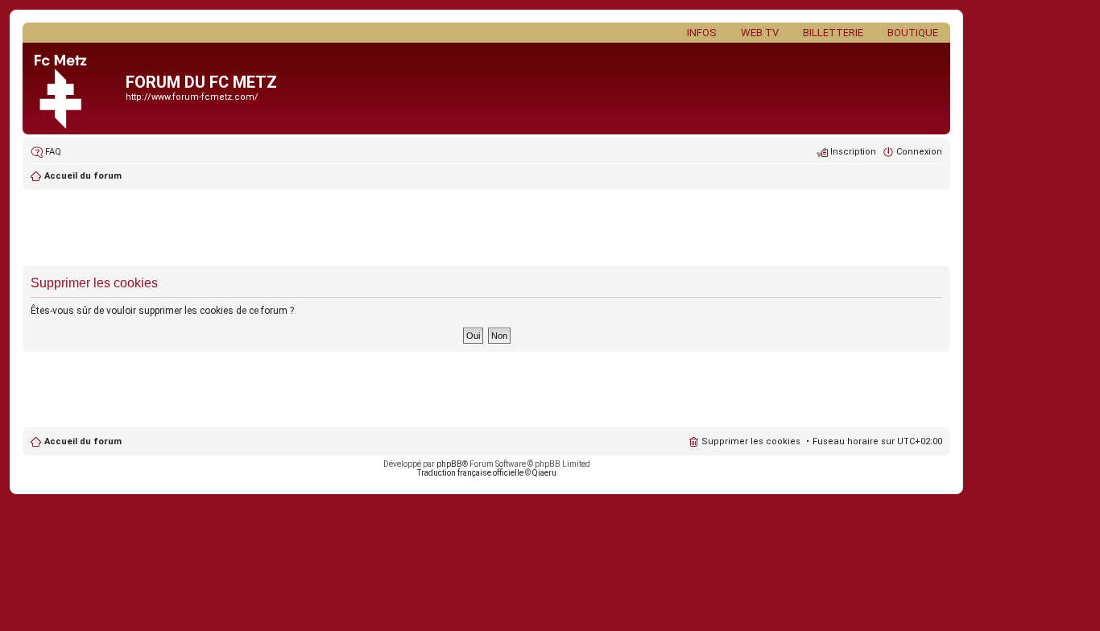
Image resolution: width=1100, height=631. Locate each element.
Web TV (760, 33)
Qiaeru (544, 472)
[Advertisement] (486, 229)
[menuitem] (46, 152)
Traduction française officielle (470, 472)
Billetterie (833, 33)
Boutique (912, 33)
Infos (702, 33)
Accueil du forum (83, 441)
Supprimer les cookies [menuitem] (750, 441)
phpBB (449, 464)
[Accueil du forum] (76, 88)
